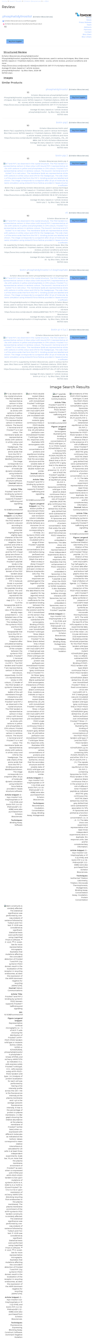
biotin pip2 (62, 122)
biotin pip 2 (62, 155)
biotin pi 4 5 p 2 (59, 329)
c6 (66, 212)
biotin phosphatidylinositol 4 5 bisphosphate (44, 270)
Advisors (87, 27)
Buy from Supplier (15, 41)
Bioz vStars (86, 37)
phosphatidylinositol (57, 89)
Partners (87, 30)
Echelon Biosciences (43, 17)
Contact (88, 32)
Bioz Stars (87, 34)
